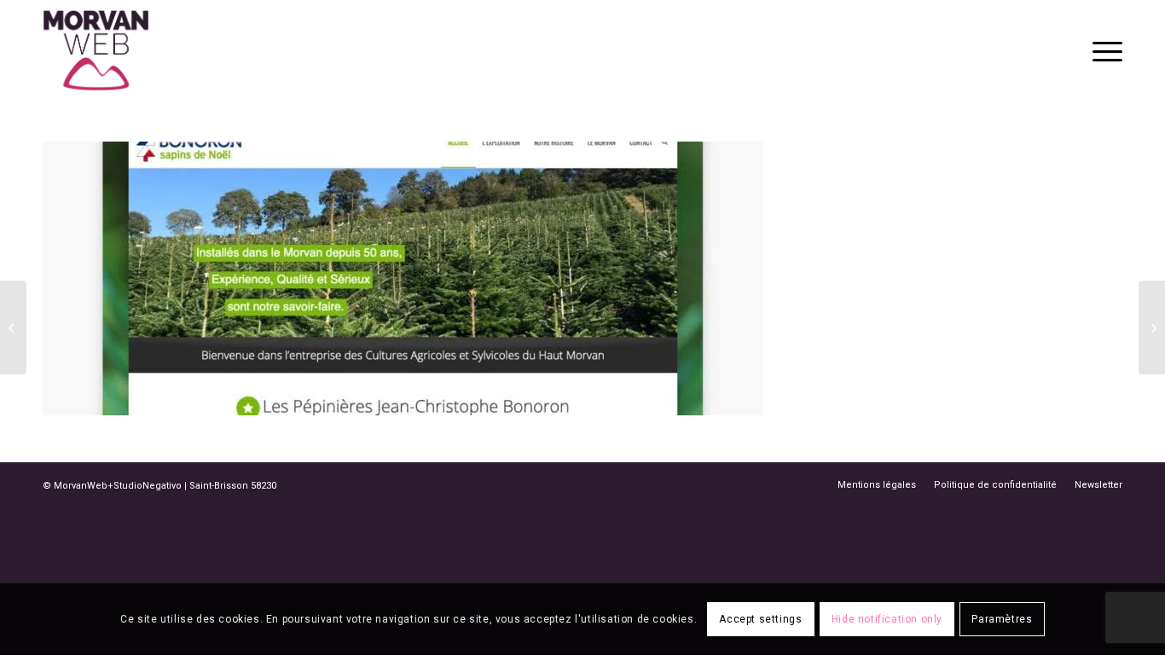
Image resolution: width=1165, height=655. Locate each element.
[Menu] (1101, 50)
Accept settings (760, 619)
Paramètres (1001, 619)
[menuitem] (1101, 50)
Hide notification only (887, 619)
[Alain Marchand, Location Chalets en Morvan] (1152, 327)
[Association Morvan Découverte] (13, 327)
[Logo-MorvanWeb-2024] (96, 50)
